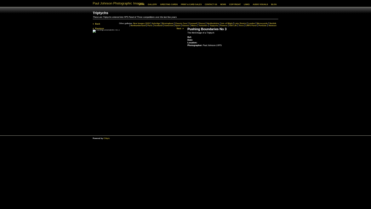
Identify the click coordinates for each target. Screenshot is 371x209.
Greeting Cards (169, 4)
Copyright (235, 4)
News (223, 4)
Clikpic (107, 138)
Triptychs (213, 25)
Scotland (158, 25)
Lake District (240, 23)
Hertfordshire (213, 23)
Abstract (272, 25)
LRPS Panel (251, 25)
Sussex (185, 25)
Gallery (152, 4)
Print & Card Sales (191, 4)
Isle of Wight (227, 23)
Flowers (223, 25)
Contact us (211, 4)
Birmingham (167, 23)
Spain (177, 25)
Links (247, 4)
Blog (274, 4)
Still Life (233, 25)
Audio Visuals (260, 4)
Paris (149, 25)
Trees (241, 25)
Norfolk (273, 23)
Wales (194, 25)
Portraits (263, 25)
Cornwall (193, 23)
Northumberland (138, 25)
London (251, 23)
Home (142, 4)
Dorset (202, 23)
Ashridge (156, 23)
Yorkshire (203, 25)
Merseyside (262, 23)
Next (179, 28)
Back (97, 24)
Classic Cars (181, 23)
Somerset (168, 25)
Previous (99, 28)
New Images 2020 (141, 23)
